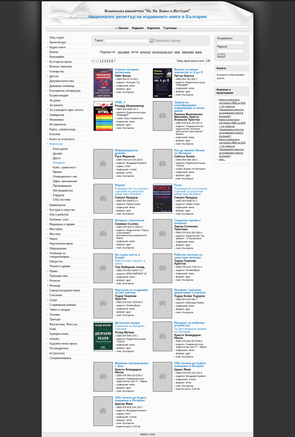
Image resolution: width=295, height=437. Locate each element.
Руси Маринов (125, 156)
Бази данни (60, 148)
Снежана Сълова (126, 223)
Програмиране (62, 185)
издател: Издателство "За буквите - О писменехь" (190, 237)
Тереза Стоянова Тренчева (186, 228)
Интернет (59, 162)
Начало (123, 28)
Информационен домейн (126, 152)
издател (145, 52)
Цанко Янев (182, 369)
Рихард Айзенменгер (129, 105)
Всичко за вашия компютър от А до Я (188, 71)
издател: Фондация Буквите (131, 163)
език (177, 52)
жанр (198, 52)
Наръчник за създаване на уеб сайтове (131, 291)
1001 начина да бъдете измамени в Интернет (190, 365)
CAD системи (61, 199)
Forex (178, 185)
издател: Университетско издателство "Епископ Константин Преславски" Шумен (189, 130)
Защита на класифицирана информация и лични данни (189, 106)
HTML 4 (120, 102)
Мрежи (57, 172)
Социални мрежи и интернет (187, 222)
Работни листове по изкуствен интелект (188, 256)
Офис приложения (65, 181)
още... (222, 159)
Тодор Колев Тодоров (189, 296)
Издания (138, 28)
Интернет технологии (129, 220)
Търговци (170, 28)
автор (134, 52)
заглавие (123, 52)
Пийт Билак (123, 75)
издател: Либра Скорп (128, 204)
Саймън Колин (184, 156)
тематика (187, 52)
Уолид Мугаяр (124, 332)
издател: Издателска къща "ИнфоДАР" (190, 83)
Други (56, 158)
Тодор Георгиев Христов (185, 262)
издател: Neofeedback (188, 270)
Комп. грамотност (64, 167)
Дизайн (57, 153)
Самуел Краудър (126, 197)
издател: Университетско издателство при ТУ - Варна (191, 345)
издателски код (162, 52)
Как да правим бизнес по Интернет (189, 152)
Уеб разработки (63, 190)
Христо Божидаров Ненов (187, 336)
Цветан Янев (124, 403)
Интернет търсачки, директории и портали (190, 291)
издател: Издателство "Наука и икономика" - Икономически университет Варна (132, 234)
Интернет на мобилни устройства (189, 324)
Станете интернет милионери (127, 71)
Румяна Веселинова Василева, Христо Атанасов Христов (188, 117)
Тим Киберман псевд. (130, 267)
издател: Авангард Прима (190, 302)
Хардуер (58, 195)
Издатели (153, 28)
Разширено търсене (168, 40)
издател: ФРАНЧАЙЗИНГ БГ (131, 273)
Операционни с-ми (65, 176)
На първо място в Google (127, 256)
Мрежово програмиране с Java (131, 365)
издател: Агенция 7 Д (127, 82)
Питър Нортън (184, 75)
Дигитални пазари (127, 322)
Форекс (120, 185)
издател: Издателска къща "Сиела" (190, 164)
